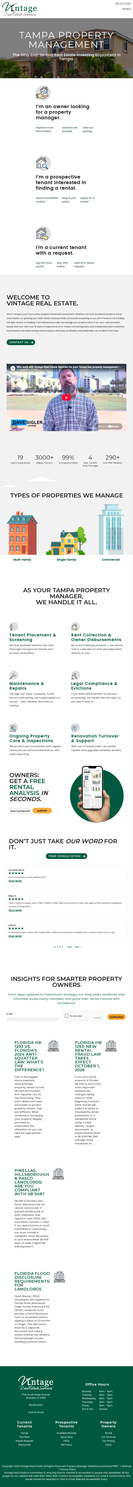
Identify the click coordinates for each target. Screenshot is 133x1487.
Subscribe (116, 1017)
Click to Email (36, 1412)
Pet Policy (66, 1444)
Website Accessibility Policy (92, 1479)
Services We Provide (69, 129)
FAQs (66, 1440)
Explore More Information (45, 129)
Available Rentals (66, 1433)
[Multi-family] (22, 533)
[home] (19, 8)
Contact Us (18, 342)
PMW (115, 1466)
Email (9, 1014)
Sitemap (126, 1466)
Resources (24, 1444)
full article (49, 1130)
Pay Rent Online (62, 264)
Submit (42, 810)
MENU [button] (128, 9)
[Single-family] (66, 540)
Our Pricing (108, 1440)
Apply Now (66, 1437)
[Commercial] (110, 529)
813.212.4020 (123, 3)
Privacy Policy (68, 1469)
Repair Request (24, 1440)
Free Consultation (65, 856)
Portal (24, 1433)
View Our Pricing (88, 129)
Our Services (108, 1437)
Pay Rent (24, 1437)
